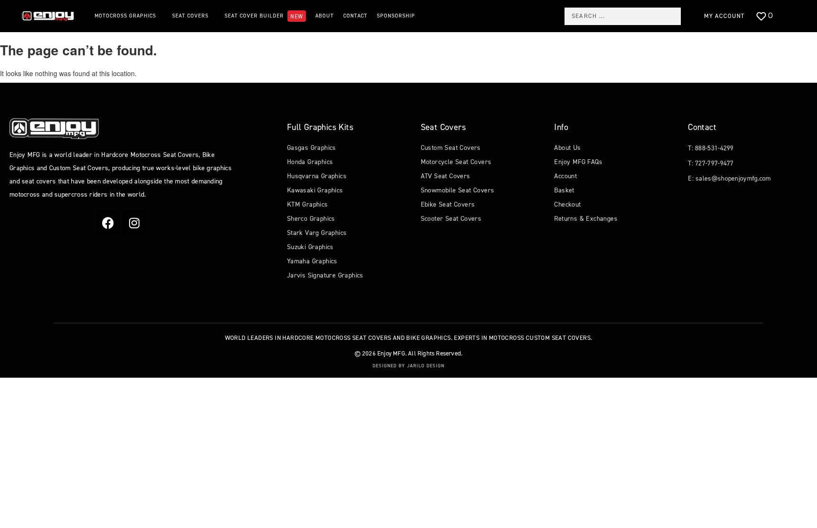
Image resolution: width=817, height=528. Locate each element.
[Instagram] (134, 222)
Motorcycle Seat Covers (456, 161)
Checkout (567, 204)
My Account (724, 16)
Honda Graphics (310, 161)
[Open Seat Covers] (213, 16)
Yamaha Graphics (312, 261)
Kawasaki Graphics (315, 190)
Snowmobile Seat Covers (458, 190)
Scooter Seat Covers (451, 218)
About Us (567, 147)
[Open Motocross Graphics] (160, 16)
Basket (564, 190)
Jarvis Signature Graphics (325, 275)
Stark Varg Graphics (317, 232)
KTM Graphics (307, 204)
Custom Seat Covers (451, 147)
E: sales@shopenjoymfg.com (729, 178)
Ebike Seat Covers (448, 204)
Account (565, 176)
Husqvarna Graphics (317, 176)
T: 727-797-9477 (711, 163)
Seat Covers (443, 127)
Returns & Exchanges (585, 218)
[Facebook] (108, 222)
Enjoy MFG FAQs (578, 161)
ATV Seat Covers (445, 176)
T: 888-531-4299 (711, 148)
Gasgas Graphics (311, 147)
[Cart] (790, 17)
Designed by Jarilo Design (408, 366)
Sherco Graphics (311, 218)
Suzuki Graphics (310, 246)
